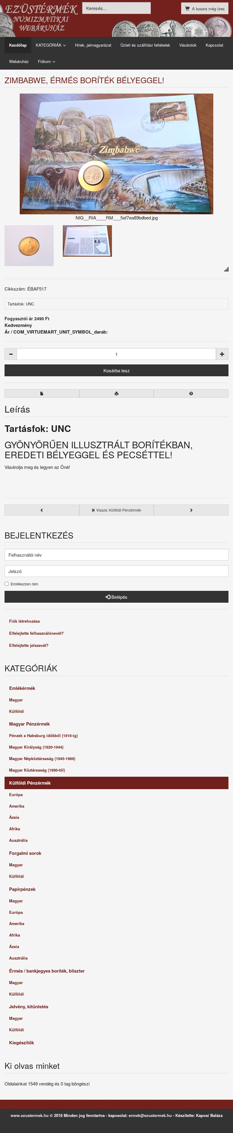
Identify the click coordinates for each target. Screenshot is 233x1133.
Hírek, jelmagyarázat (93, 45)
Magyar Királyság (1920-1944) (36, 747)
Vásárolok (188, 45)
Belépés (118, 597)
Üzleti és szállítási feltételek (145, 45)
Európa (16, 794)
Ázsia (14, 817)
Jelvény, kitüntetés (28, 1006)
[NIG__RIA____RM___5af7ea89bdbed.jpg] (116, 154)
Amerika (16, 806)
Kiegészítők (21, 1042)
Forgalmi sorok (25, 853)
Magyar (16, 700)
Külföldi (16, 711)
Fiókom (44, 61)
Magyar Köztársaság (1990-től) (37, 770)
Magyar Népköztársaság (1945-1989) (42, 758)
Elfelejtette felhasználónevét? (36, 633)
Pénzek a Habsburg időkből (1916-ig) (43, 735)
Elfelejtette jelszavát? (29, 645)
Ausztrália (18, 840)
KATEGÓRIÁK (49, 45)
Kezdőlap (18, 45)
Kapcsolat (214, 45)
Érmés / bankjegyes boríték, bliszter (47, 970)
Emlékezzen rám (24, 583)
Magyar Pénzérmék (29, 723)
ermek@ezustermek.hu (150, 1115)
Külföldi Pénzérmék (30, 782)
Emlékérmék (22, 688)
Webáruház (19, 61)
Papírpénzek (22, 889)
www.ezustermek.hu (30, 1115)
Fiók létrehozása (24, 621)
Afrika (14, 829)
